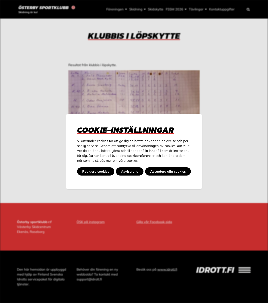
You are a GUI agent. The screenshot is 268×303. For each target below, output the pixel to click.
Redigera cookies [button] (95, 171)
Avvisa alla (129, 171)
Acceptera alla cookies (168, 171)
